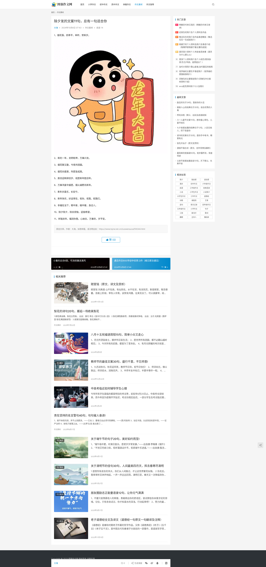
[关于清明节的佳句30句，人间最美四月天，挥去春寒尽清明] (71, 474)
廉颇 (181, 217)
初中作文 (104, 4)
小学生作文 (194, 192)
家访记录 (194, 205)
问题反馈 (91, 558)
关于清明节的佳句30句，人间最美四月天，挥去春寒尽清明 (127, 466)
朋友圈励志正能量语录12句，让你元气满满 (117, 493)
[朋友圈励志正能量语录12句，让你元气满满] (71, 501)
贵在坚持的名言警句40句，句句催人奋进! (80, 415)
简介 (181, 180)
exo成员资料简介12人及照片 (191, 86)
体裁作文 (127, 4)
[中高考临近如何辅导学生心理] (71, 397)
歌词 (206, 213)
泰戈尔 (193, 213)
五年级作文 (181, 209)
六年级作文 (206, 184)
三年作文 (194, 196)
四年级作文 (206, 205)
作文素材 (138, 4)
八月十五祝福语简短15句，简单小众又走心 (117, 334)
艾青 (206, 200)
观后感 (193, 180)
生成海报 (138, 563)
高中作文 (115, 4)
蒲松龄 (206, 217)
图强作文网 (73, 558)
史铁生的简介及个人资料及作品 (192, 32)
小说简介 (206, 192)
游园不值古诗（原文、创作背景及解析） (194, 148)
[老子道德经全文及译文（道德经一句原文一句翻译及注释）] (71, 528)
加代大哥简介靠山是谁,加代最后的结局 (196, 66)
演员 (181, 184)
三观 (181, 213)
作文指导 (150, 4)
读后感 (206, 180)
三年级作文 (194, 188)
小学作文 (92, 4)
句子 (206, 209)
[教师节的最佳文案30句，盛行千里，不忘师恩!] (71, 370)
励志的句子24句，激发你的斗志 (190, 102)
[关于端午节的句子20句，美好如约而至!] (71, 447)
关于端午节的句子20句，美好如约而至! (115, 439)
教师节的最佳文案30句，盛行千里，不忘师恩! (119, 361)
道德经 (206, 196)
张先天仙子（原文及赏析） (188, 143)
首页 (82, 4)
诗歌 (181, 200)
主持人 (193, 217)
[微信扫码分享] (146, 563)
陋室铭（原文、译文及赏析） (109, 284)
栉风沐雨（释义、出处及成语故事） (192, 115)
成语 (181, 188)
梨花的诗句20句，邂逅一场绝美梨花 (76, 311)
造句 (181, 205)
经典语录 (206, 188)
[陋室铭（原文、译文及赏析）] (71, 293)
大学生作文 (181, 196)
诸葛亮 (193, 200)
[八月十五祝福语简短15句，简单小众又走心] (71, 343)
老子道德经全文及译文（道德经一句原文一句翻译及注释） (127, 519)
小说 (181, 192)
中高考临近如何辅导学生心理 (109, 388)
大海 (56, 27)
